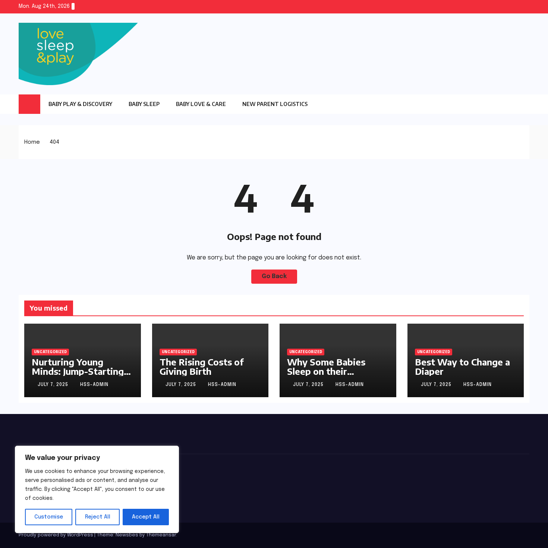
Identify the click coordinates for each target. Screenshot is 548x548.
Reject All (97, 517)
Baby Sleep (144, 104)
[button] (523, 103)
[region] (97, 489)
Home (32, 142)
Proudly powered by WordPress (56, 535)
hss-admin (94, 385)
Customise (48, 517)
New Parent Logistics (275, 104)
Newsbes (127, 535)
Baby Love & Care (201, 104)
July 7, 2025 (54, 385)
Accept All (146, 517)
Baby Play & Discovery (80, 104)
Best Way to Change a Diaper (462, 366)
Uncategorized (50, 352)
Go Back (274, 276)
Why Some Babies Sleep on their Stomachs (326, 371)
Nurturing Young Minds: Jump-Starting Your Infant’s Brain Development (78, 375)
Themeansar (161, 535)
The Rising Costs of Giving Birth (202, 366)
